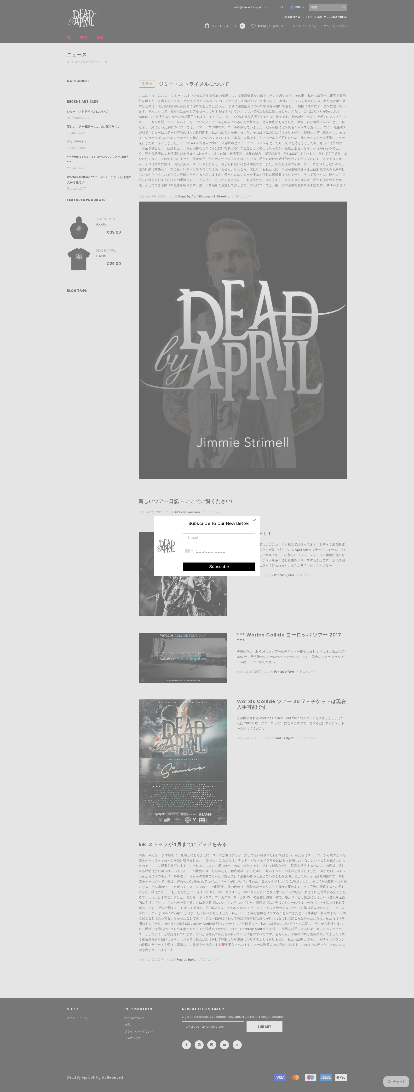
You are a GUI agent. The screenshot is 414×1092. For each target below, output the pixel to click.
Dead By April (106, 219)
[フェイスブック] (186, 1044)
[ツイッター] (237, 1044)
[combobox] (324, 7)
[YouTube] (224, 1044)
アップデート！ (254, 533)
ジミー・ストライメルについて (185, 84)
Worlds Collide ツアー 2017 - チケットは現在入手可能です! (291, 704)
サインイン (300, 26)
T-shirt (101, 256)
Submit (264, 1026)
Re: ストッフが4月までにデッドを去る (183, 844)
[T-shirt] (79, 259)
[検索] (328, 7)
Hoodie (101, 224)
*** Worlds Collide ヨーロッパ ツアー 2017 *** (289, 637)
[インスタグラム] (199, 1044)
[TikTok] (211, 1044)
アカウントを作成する (332, 26)
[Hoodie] (79, 228)
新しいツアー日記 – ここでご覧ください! (186, 501)
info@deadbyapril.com (252, 7)
